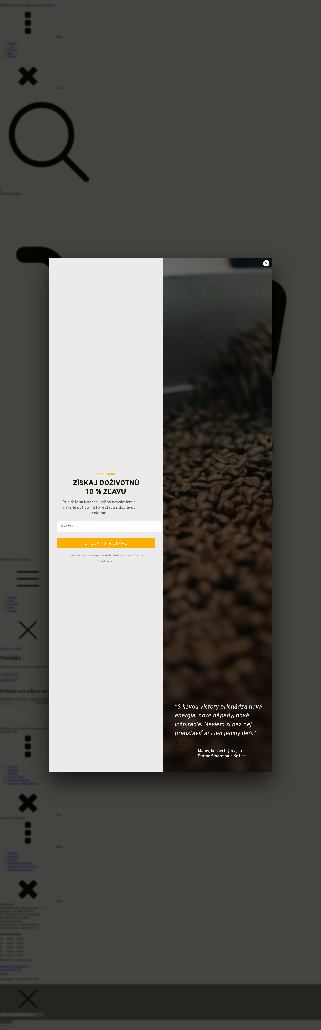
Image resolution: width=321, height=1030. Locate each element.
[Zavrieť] (266, 263)
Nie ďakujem (106, 561)
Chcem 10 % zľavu (106, 543)
